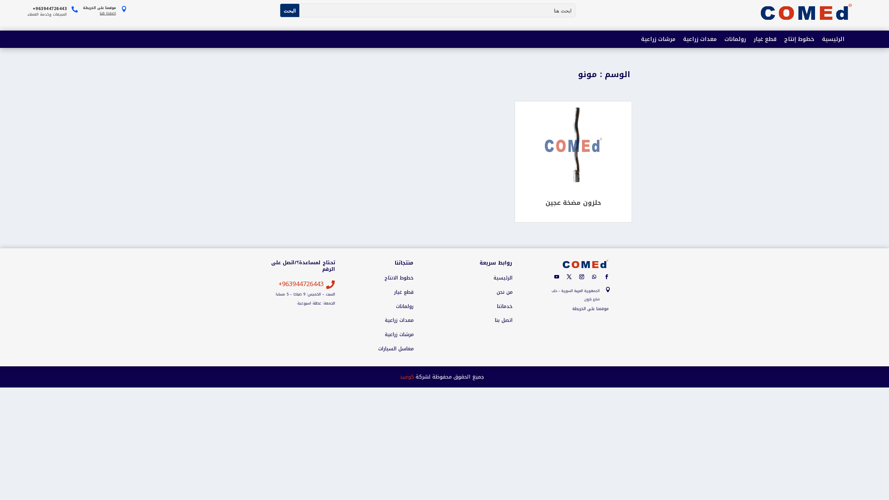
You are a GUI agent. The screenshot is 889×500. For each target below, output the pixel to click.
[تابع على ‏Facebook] (607, 277)
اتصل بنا (504, 320)
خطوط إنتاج (799, 39)
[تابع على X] (569, 277)
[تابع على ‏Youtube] (557, 277)
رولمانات (735, 39)
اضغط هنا (108, 13)
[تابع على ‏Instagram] (582, 277)
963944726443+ (301, 284)
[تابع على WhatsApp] (594, 277)
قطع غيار (765, 39)
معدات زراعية (700, 39)
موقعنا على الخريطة (590, 308)
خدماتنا (505, 306)
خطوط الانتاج (399, 278)
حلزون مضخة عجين (573, 203)
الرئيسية (833, 39)
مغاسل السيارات (396, 348)
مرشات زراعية (658, 39)
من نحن (505, 292)
